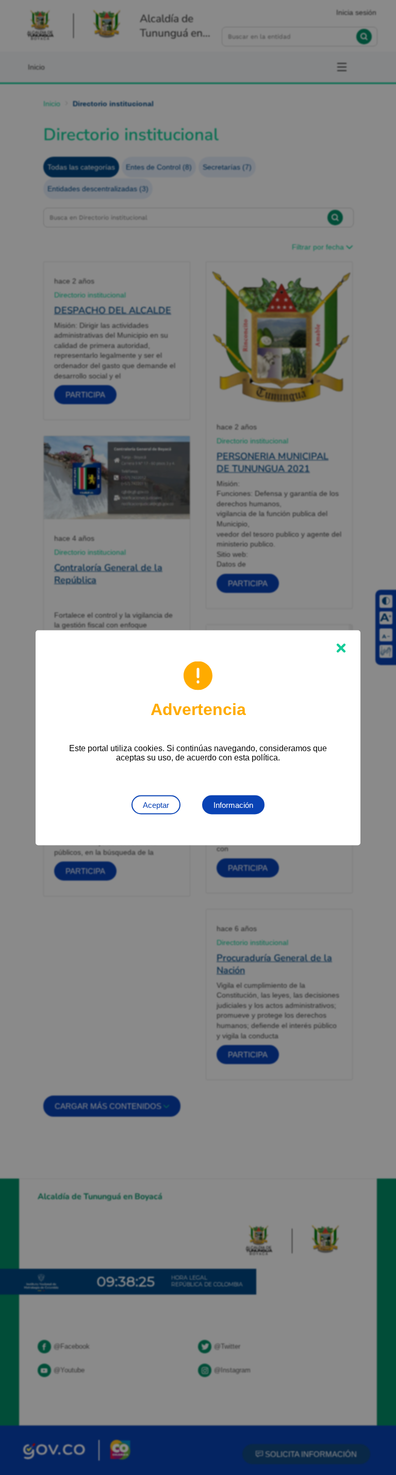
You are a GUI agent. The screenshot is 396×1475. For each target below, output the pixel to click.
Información (233, 804)
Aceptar (156, 804)
